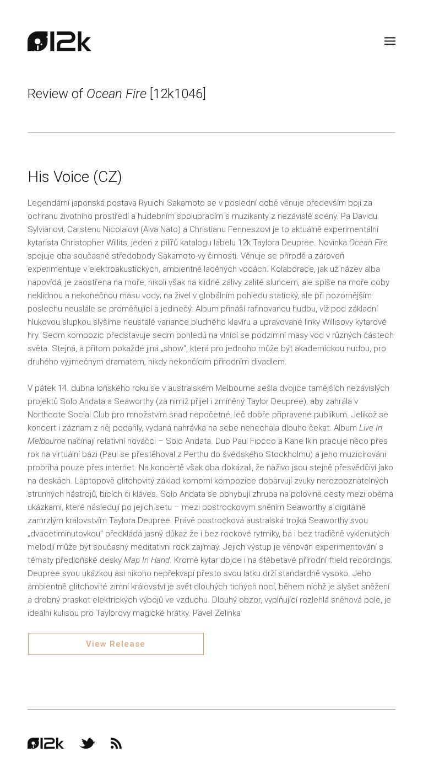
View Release (115, 644)
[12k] (59, 41)
